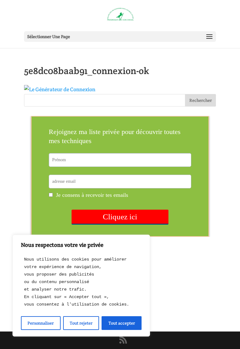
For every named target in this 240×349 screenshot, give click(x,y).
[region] (81, 286)
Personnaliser (41, 323)
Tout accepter (121, 323)
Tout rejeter (81, 323)
